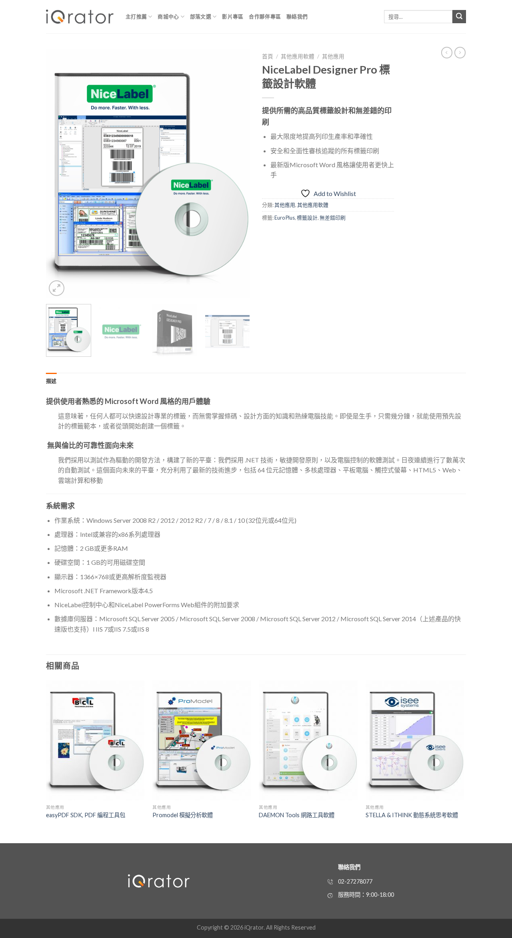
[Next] (236, 173)
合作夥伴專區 (265, 16)
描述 (51, 381)
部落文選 (200, 16)
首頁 (267, 56)
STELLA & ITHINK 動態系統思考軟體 (412, 815)
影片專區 (232, 16)
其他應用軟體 (297, 56)
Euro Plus (284, 217)
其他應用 (333, 56)
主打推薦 (136, 16)
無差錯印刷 (333, 217)
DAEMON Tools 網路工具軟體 (296, 815)
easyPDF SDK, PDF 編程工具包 (85, 815)
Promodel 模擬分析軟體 (182, 815)
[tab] (51, 381)
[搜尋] (459, 17)
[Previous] (60, 173)
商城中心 (168, 16)
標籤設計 (307, 217)
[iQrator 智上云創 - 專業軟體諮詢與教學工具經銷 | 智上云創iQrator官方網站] (80, 17)
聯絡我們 (297, 16)
